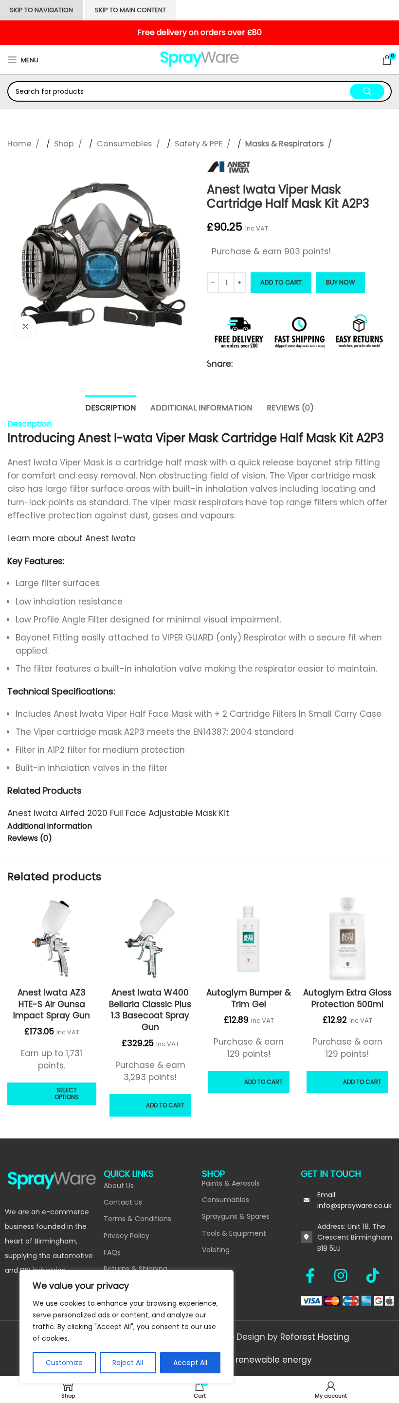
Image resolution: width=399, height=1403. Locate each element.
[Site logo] (199, 59)
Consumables (125, 143)
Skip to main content (130, 10)
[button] (150, 1105)
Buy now (340, 282)
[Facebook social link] (315, 1275)
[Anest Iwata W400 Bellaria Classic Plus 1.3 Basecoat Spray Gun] (150, 938)
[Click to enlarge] (25, 326)
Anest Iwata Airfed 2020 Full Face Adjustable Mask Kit (118, 813)
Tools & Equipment (234, 1233)
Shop (65, 143)
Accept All (190, 1362)
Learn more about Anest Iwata (72, 538)
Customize (64, 1362)
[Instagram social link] (345, 1275)
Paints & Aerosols (231, 1183)
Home (20, 143)
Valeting (216, 1250)
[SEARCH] (367, 91)
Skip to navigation (41, 10)
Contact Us (123, 1202)
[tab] (110, 406)
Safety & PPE (199, 143)
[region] (126, 1327)
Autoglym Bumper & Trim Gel (248, 998)
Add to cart (281, 282)
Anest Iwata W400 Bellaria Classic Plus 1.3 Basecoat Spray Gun (150, 1010)
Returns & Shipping (135, 1269)
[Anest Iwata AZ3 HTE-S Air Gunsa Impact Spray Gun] (51, 938)
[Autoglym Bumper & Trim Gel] (248, 938)
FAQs (112, 1252)
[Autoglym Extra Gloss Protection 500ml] (347, 938)
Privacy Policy (126, 1236)
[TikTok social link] (372, 1275)
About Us (119, 1185)
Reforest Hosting (314, 1337)
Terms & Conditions (137, 1219)
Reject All (127, 1362)
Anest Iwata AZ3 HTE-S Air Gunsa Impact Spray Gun (51, 1004)
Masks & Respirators (285, 143)
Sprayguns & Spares (236, 1216)
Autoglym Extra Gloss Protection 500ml (347, 998)
